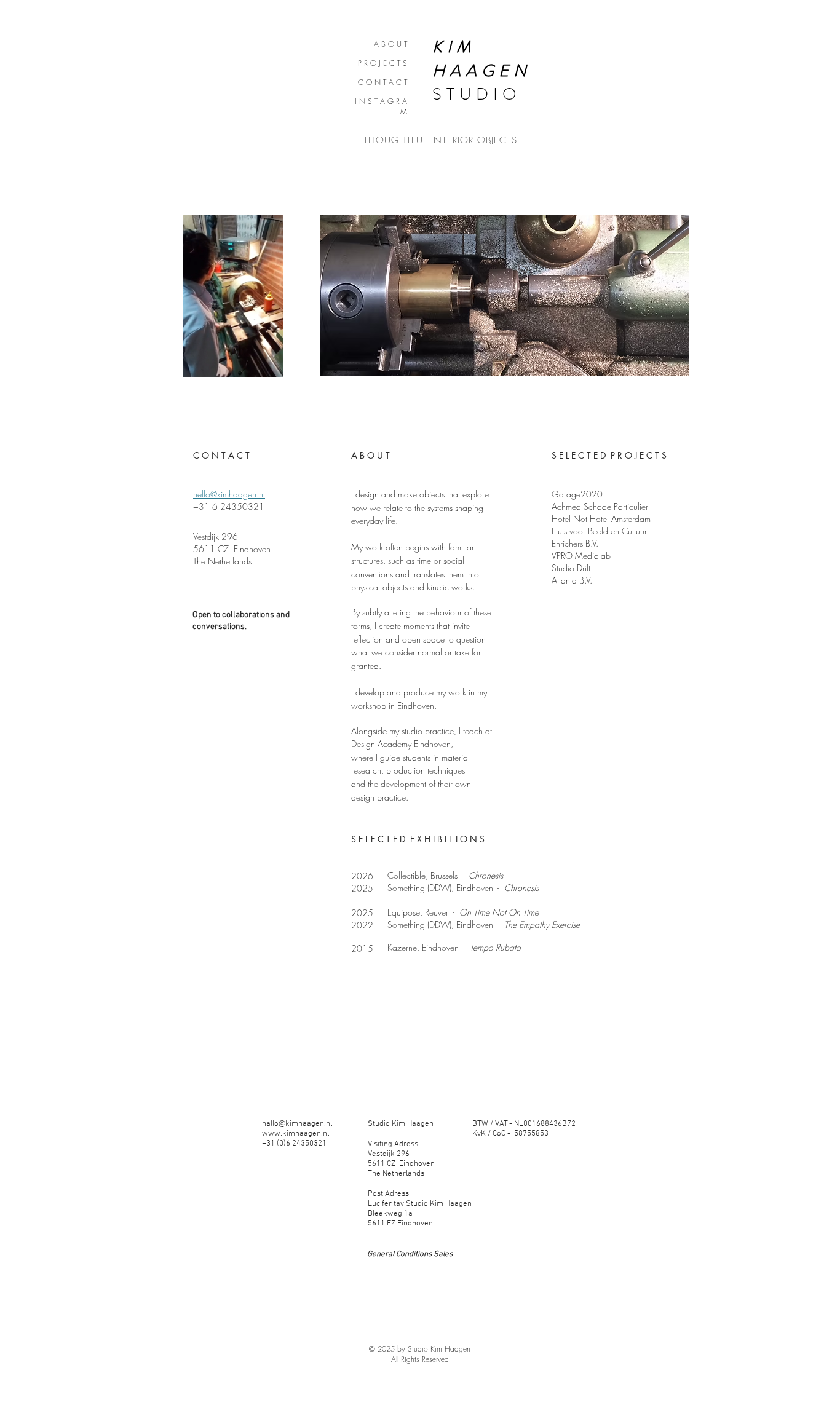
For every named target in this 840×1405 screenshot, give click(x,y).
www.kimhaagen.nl (295, 1134)
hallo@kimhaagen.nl (297, 1124)
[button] (267, 363)
